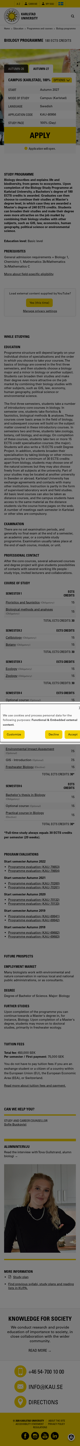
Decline (54, 734)
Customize (14, 734)
